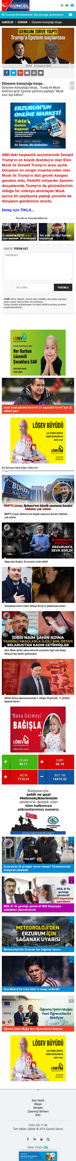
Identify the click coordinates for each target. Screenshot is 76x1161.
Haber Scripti (35, 1147)
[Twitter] (13, 73)
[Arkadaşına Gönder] (27, 73)
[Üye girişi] (41, 1139)
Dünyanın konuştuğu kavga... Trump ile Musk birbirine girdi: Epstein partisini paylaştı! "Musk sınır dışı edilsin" (32, 91)
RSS (38, 1115)
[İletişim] (70, 14)
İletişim (38, 1108)
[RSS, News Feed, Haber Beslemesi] (34, 1139)
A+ (72, 83)
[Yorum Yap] (41, 73)
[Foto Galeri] (72, 5)
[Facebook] (7, 73)
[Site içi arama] (48, 1139)
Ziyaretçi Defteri (38, 1111)
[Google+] (20, 73)
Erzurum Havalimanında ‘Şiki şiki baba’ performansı (34, 14)
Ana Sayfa (38, 1100)
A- (72, 88)
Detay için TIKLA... (18, 210)
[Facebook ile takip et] (27, 1139)
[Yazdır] (34, 73)
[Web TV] (67, 5)
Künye (38, 1104)
